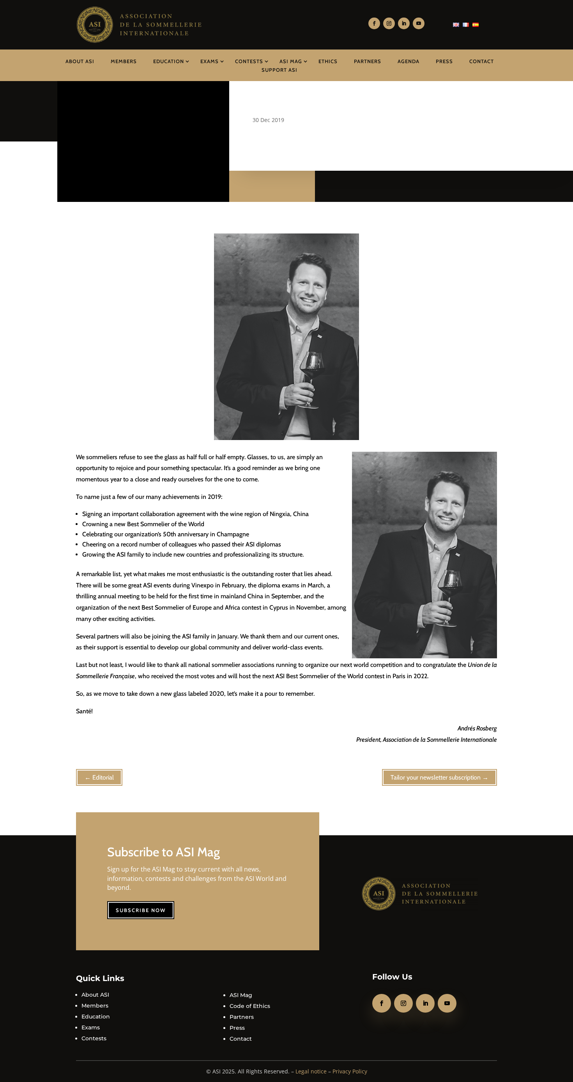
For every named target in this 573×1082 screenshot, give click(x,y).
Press (444, 61)
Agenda (408, 61)
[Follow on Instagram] (389, 23)
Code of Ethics (250, 1006)
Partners (367, 61)
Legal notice (311, 1071)
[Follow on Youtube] (418, 23)
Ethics (328, 61)
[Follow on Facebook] (374, 23)
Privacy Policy (349, 1071)
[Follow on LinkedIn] (404, 23)
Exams (209, 61)
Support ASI (279, 69)
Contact (481, 61)
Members (124, 61)
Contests (249, 61)
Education (168, 61)
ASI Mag (290, 61)
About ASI (79, 61)
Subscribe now (141, 910)
